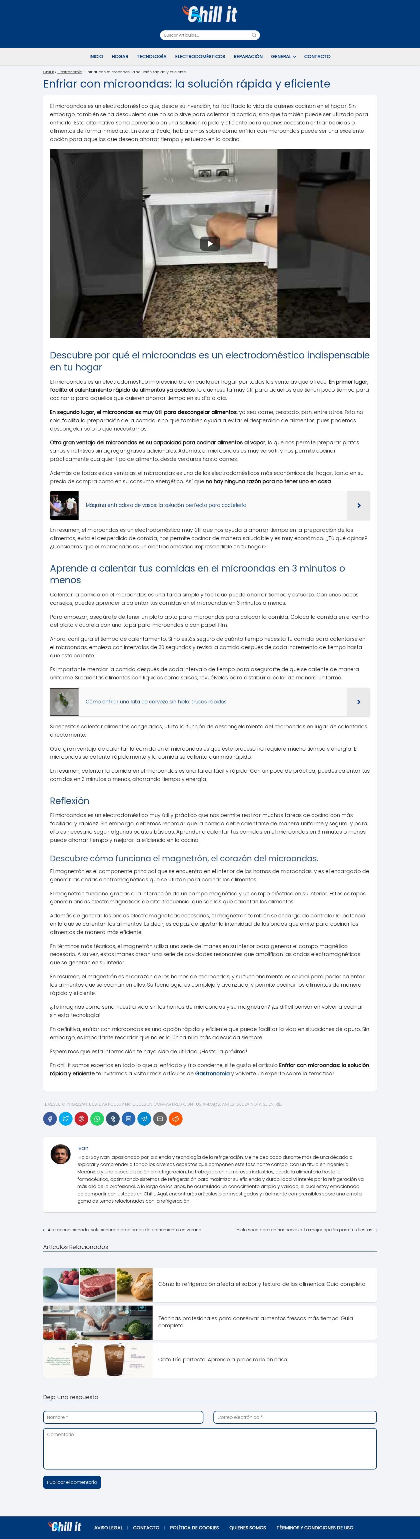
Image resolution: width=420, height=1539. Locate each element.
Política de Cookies (194, 1527)
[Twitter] (66, 1119)
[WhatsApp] (97, 1119)
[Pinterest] (81, 1119)
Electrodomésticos (200, 56)
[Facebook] (50, 1119)
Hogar (120, 56)
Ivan (82, 1148)
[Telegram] (144, 1119)
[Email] (160, 1119)
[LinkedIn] (128, 1119)
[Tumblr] (113, 1119)
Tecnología (152, 56)
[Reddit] (176, 1119)
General (281, 56)
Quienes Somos (247, 1527)
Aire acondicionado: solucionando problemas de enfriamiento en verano (124, 1230)
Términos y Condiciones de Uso (315, 1527)
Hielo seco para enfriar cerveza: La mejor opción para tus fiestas (304, 1230)
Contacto (317, 56)
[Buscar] (254, 34)
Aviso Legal (108, 1527)
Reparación (248, 56)
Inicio (96, 56)
